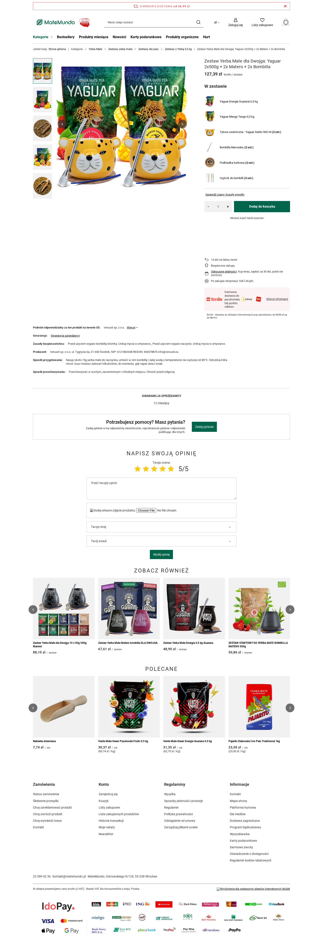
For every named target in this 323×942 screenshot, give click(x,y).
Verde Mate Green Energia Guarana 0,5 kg (187, 741)
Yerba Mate (95, 49)
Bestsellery (65, 37)
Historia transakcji (111, 820)
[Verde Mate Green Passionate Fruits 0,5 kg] (129, 706)
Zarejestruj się (108, 794)
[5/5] (171, 469)
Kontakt (38, 827)
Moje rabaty (107, 827)
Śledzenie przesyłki (45, 801)
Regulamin (171, 807)
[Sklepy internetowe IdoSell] (253, 889)
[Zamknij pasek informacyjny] (285, 6)
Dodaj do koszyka (262, 206)
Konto (104, 784)
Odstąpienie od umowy (179, 820)
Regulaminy (174, 784)
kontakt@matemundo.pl (69, 876)
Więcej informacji (277, 299)
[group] (122, 124)
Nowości (119, 37)
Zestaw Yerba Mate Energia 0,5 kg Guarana (188, 642)
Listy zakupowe (109, 807)
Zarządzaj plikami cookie (181, 827)
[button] (62, 124)
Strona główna (57, 49)
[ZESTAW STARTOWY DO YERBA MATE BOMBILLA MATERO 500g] (259, 608)
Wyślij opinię (161, 554)
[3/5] (154, 469)
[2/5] (146, 469)
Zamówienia (44, 784)
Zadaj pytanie (204, 427)
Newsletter (106, 834)
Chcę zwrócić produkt (47, 814)
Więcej (131, 327)
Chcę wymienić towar (47, 820)
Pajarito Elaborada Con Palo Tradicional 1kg (254, 741)
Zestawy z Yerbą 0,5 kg (178, 49)
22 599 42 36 (42, 876)
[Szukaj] (198, 22)
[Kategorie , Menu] (53, 37)
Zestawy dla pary (148, 49)
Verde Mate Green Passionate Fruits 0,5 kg (123, 741)
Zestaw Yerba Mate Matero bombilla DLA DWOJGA (128, 642)
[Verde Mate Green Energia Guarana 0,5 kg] (194, 706)
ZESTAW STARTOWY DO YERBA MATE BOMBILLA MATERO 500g (258, 644)
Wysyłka (170, 794)
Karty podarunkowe (146, 37)
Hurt (206, 37)
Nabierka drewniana (44, 741)
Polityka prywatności (178, 814)
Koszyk (104, 801)
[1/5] (137, 469)
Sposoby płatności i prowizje (183, 801)
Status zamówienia (46, 794)
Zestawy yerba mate (120, 49)
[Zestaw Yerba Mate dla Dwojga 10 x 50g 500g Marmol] (64, 608)
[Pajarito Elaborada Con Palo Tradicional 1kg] (259, 706)
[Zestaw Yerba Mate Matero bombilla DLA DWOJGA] (129, 608)
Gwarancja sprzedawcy (65, 335)
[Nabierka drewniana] (64, 706)
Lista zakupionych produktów (119, 814)
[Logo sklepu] (62, 22)
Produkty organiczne (182, 37)
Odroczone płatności (224, 271)
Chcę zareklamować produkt (52, 807)
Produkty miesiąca (93, 37)
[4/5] (163, 469)
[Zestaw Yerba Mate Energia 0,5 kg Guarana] (194, 608)
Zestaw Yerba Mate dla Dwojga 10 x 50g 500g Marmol (60, 644)
